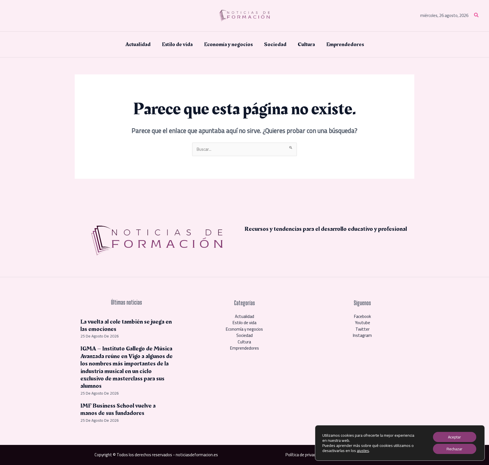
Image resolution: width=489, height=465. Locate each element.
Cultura (244, 342)
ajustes (363, 450)
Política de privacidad (304, 455)
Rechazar (454, 449)
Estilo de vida (244, 322)
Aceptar (454, 437)
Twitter (362, 329)
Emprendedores (244, 348)
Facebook (362, 316)
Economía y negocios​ (244, 329)
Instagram (362, 335)
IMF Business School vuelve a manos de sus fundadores (118, 409)
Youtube (362, 322)
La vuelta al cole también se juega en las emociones (126, 325)
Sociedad (244, 335)
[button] (476, 15)
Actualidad (244, 316)
